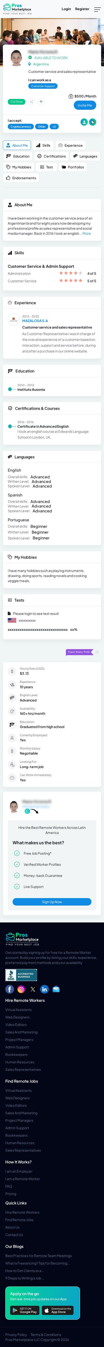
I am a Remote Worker (22, 1178)
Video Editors (16, 1024)
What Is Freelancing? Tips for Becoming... (37, 1263)
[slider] (71, 273)
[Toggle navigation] (97, 9)
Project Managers (19, 1039)
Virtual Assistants (18, 1009)
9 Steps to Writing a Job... (24, 1278)
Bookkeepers (16, 1054)
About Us (12, 1227)
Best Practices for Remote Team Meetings (38, 1255)
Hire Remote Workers (25, 1000)
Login (66, 9)
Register (82, 9)
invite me (85, 105)
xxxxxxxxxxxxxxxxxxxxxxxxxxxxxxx (38, 629)
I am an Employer (18, 1171)
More (86, 233)
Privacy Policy (16, 1334)
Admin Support (17, 1047)
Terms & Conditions (46, 1334)
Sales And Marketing (21, 1032)
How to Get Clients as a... (24, 1270)
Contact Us (14, 1234)
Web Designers (17, 1017)
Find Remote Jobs (21, 1081)
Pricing (10, 1193)
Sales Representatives (23, 1069)
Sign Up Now (52, 902)
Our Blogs (14, 1246)
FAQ (8, 1186)
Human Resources (19, 1062)
